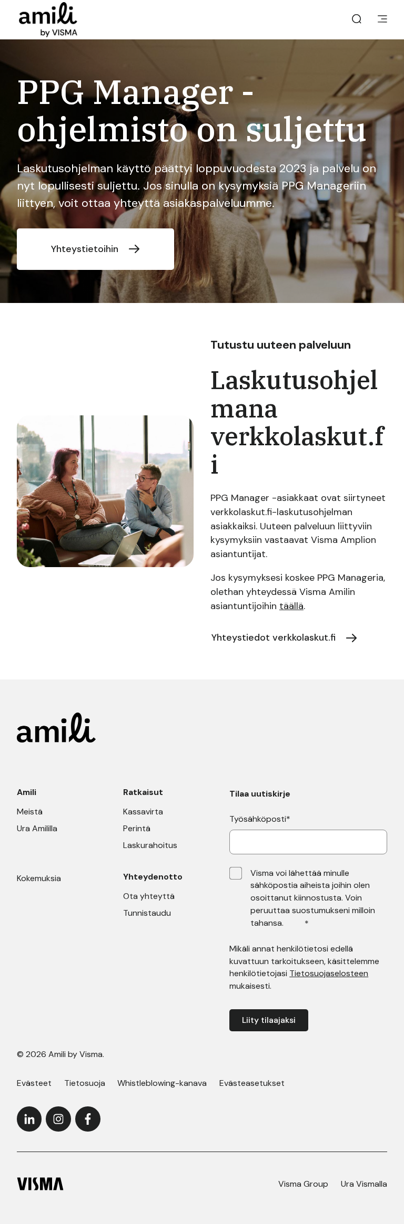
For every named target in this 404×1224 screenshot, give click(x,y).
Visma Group (303, 1183)
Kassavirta (143, 811)
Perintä (136, 828)
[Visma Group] (40, 1183)
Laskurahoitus (150, 845)
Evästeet (34, 1083)
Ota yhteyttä (149, 896)
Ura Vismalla (364, 1183)
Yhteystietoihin (84, 249)
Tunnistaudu (147, 912)
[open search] (357, 20)
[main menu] (382, 20)
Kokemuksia (39, 878)
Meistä (30, 811)
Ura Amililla (37, 828)
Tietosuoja (84, 1083)
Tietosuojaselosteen (328, 973)
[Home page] (48, 19)
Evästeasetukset (252, 1083)
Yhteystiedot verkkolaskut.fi (273, 637)
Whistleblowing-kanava (162, 1083)
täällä (291, 606)
